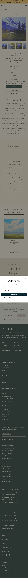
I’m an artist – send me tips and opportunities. (15, 297)
